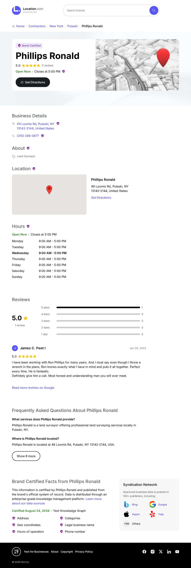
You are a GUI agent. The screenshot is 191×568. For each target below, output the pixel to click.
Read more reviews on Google (33, 387)
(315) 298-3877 (28, 136)
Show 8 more (26, 456)
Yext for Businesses (36, 551)
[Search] (153, 10)
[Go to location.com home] (27, 10)
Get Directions (101, 197)
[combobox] (111, 10)
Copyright (67, 551)
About (54, 551)
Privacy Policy (84, 551)
